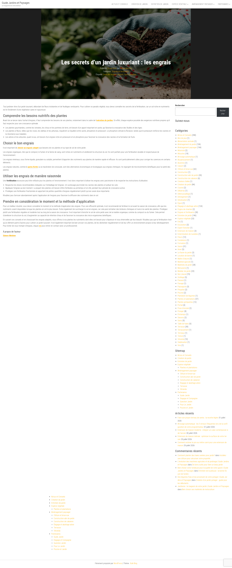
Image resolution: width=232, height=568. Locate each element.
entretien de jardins (104, 120)
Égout (180, 203)
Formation (181, 243)
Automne (181, 163)
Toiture (180, 336)
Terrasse (181, 327)
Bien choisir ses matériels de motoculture (198, 489)
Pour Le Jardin (185, 404)
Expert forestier (184, 228)
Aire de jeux (182, 138)
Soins (180, 320)
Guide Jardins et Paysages (15, 2)
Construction (183, 172)
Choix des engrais (110, 74)
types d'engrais (130, 74)
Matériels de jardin (185, 265)
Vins (179, 345)
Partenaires (223, 4)
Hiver (179, 249)
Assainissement (184, 160)
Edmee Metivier (126, 68)
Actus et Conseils (120, 4)
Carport (180, 166)
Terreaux (181, 333)
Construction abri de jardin (188, 175)
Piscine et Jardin (186, 408)
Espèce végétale (179, 4)
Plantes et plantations (186, 299)
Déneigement (183, 197)
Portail (180, 305)
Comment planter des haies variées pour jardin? (196, 455)
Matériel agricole (184, 262)
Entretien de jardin (159, 4)
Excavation (182, 225)
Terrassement (183, 330)
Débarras (181, 191)
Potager (181, 311)
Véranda (181, 339)
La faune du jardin (185, 252)
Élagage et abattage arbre (188, 206)
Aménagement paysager (202, 4)
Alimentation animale (186, 141)
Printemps (182, 314)
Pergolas (181, 289)
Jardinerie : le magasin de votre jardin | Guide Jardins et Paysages (203, 486)
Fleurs (180, 237)
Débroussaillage (184, 194)
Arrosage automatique (186, 157)
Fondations (182, 240)
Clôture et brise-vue (185, 169)
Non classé (182, 274)
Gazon (180, 246)
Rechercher (180, 105)
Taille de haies (183, 324)
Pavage (180, 283)
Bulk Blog (133, 563)
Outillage (181, 277)
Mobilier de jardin (184, 271)
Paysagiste (182, 286)
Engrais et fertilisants (120, 71)
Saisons (181, 317)
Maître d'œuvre (183, 259)
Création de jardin (139, 4)
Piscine (180, 293)
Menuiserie (182, 268)
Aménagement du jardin (187, 144)
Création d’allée (184, 181)
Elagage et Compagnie (188, 398)
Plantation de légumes (186, 296)
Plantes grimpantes (185, 302)
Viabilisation (182, 342)
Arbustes (181, 153)
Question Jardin (186, 401)
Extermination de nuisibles (188, 234)
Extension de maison (186, 231)
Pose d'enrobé (183, 308)
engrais (120, 74)
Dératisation (182, 200)
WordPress (118, 563)
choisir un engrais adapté (28, 148)
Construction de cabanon (187, 178)
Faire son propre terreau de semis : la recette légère (198, 418)
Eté (179, 221)
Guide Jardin (185, 395)
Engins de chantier (185, 209)
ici (40, 226)
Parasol (181, 280)
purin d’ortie (33, 167)
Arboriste (181, 150)
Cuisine (180, 188)
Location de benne (185, 256)
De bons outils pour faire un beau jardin (207, 465)
